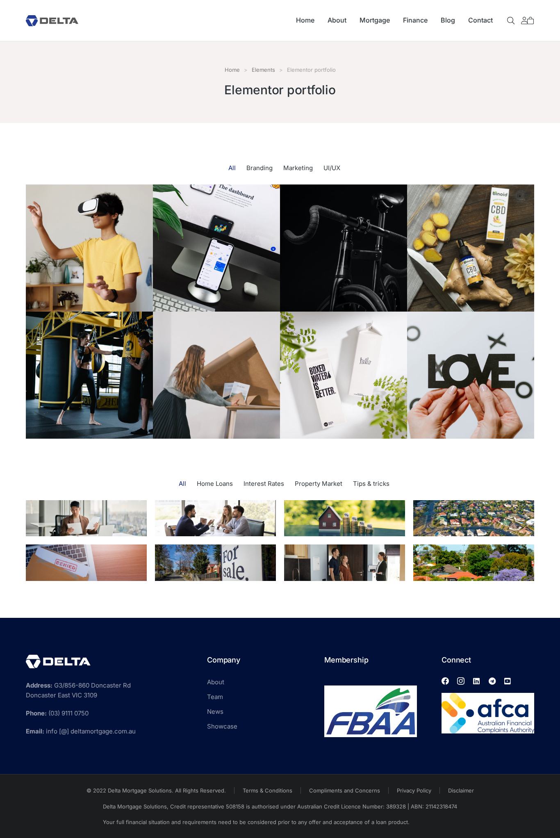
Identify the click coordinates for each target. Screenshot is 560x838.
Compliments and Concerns (344, 790)
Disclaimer (461, 790)
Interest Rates (264, 483)
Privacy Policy (414, 790)
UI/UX (331, 168)
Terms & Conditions (267, 790)
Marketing (298, 168)
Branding (259, 168)
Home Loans (215, 483)
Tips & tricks (371, 483)
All (232, 168)
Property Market (318, 483)
